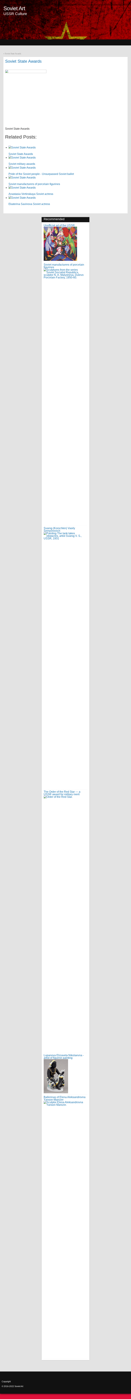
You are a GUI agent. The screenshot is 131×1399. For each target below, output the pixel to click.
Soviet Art (14, 8)
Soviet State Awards (13, 53)
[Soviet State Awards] (27, 72)
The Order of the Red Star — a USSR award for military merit (62, 793)
